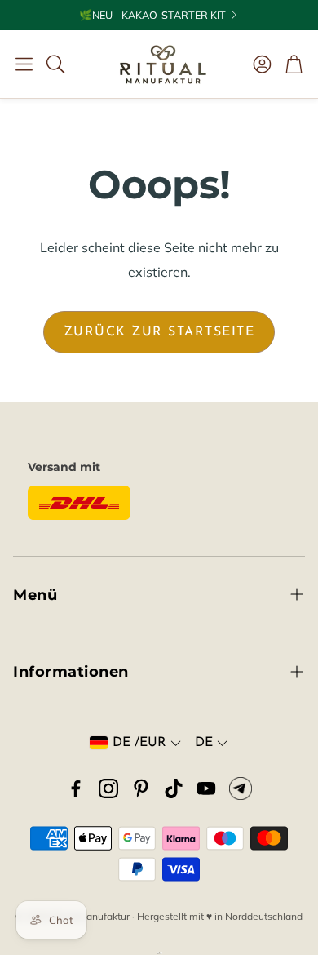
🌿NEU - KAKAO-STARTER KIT (152, 15)
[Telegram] (240, 788)
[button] (24, 63)
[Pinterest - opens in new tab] (141, 788)
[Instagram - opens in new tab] (108, 788)
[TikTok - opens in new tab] (173, 788)
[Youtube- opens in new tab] (206, 788)
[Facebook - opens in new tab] (76, 788)
